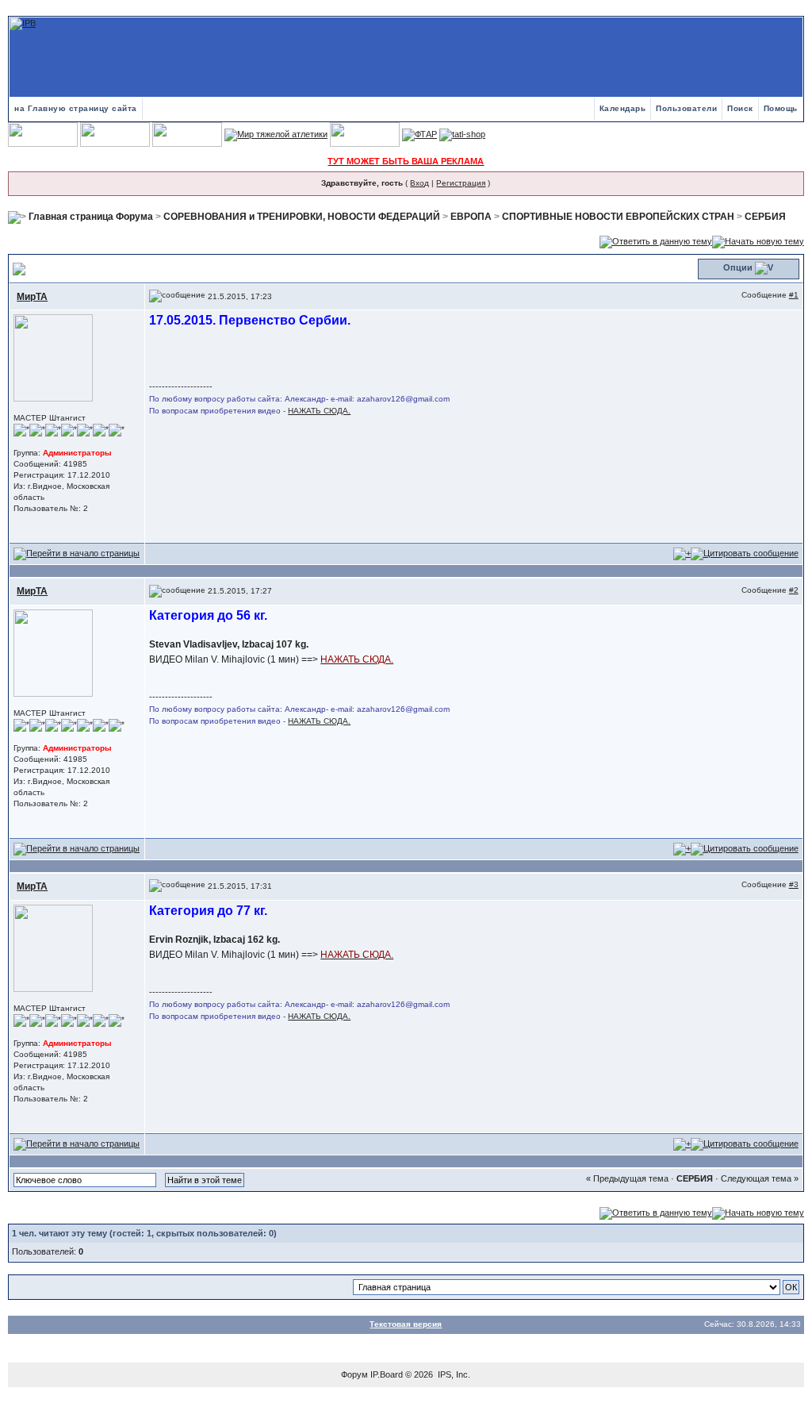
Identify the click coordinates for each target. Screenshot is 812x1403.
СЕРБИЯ (765, 216)
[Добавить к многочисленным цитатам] (682, 553)
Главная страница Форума (91, 216)
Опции (738, 267)
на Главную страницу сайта (75, 108)
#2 (794, 590)
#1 (794, 294)
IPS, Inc (453, 1374)
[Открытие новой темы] (758, 241)
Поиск (740, 108)
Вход (419, 183)
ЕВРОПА (471, 216)
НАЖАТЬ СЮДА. (319, 410)
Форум (354, 1374)
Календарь (622, 108)
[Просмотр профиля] (53, 357)
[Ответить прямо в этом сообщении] (745, 553)
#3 (794, 884)
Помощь (781, 108)
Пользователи (686, 108)
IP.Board (386, 1374)
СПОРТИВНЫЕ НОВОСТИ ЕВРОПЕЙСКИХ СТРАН (618, 216)
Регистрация (460, 183)
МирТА (32, 296)
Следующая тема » (760, 1178)
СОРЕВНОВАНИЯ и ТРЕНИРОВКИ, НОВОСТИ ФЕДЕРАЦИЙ (301, 216)
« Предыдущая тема (627, 1178)
